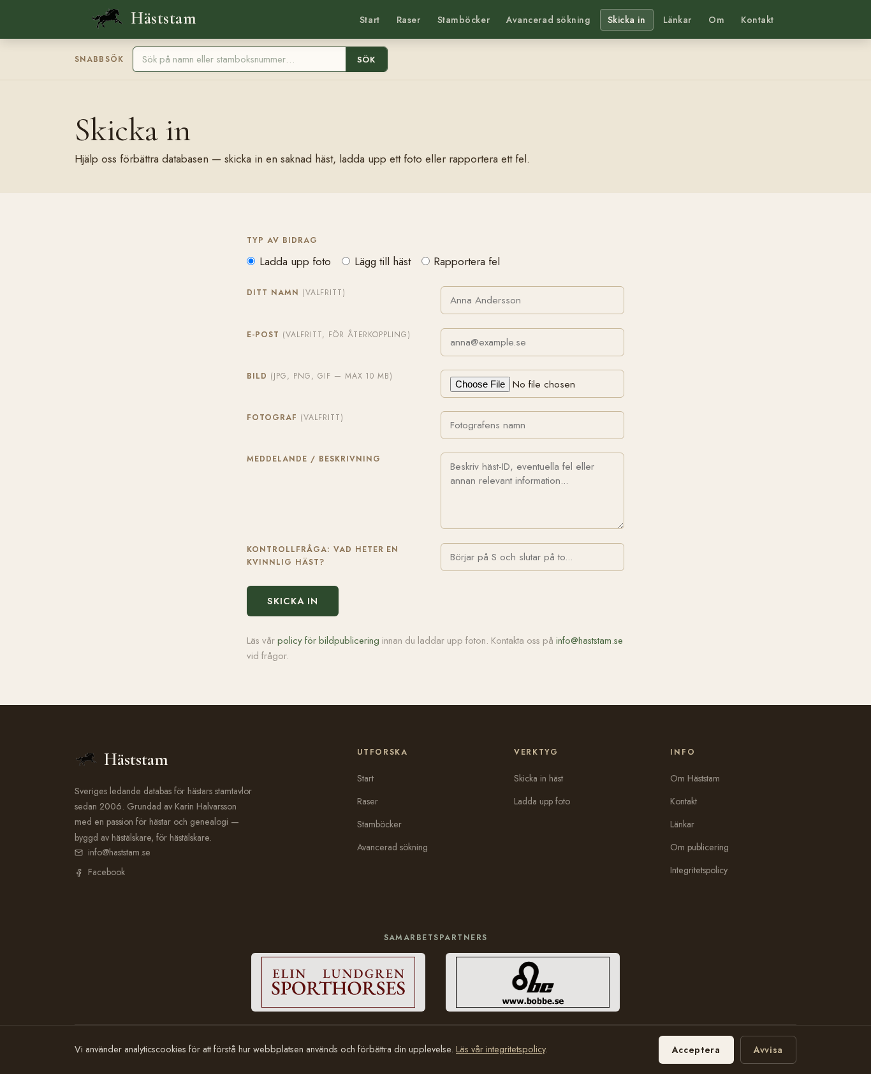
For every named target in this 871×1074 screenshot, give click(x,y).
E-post (329, 334)
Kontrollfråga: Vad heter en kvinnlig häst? (323, 556)
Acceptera (696, 1049)
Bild (320, 376)
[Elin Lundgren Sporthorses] (338, 982)
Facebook (106, 872)
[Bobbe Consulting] (533, 982)
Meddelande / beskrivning (314, 459)
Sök (366, 60)
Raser (409, 19)
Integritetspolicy (699, 870)
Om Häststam (695, 778)
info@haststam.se (589, 641)
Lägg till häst (383, 261)
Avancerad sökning (548, 19)
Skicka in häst (538, 778)
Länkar (677, 19)
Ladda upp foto (295, 261)
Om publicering (699, 847)
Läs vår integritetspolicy (500, 1049)
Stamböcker (463, 19)
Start (370, 19)
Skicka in (627, 19)
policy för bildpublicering (328, 641)
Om (716, 19)
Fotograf (295, 417)
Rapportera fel (467, 261)
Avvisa (768, 1049)
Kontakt (757, 19)
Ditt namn (296, 292)
